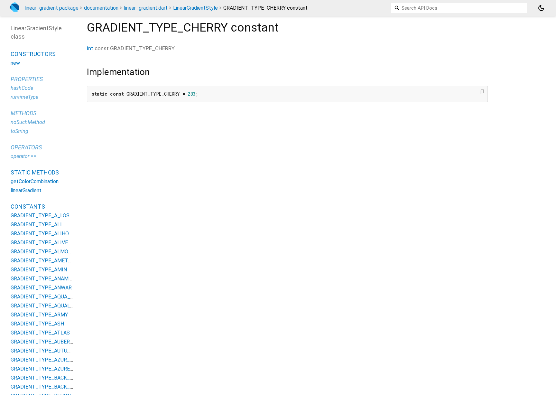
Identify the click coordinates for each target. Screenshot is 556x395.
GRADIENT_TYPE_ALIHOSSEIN (47, 233)
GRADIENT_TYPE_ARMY (39, 315)
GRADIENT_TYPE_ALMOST (43, 252)
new (15, 63)
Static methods (35, 172)
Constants (28, 206)
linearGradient (26, 190)
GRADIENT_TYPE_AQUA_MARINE (50, 297)
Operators (26, 147)
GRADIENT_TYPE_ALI (36, 224)
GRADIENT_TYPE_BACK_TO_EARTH (53, 378)
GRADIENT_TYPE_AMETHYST (46, 261)
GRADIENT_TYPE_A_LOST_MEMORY (54, 215)
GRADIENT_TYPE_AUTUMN (43, 351)
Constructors (33, 54)
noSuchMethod (28, 122)
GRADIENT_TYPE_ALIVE (39, 243)
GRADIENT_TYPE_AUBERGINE (46, 342)
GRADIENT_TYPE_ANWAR (41, 288)
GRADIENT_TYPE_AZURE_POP (47, 369)
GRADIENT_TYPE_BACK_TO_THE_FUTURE (61, 387)
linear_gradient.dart (146, 8)
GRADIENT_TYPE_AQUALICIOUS (49, 306)
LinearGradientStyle (195, 8)
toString (19, 131)
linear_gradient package (51, 8)
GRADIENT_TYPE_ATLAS (40, 333)
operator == (23, 156)
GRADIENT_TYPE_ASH (37, 324)
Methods (23, 113)
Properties (27, 79)
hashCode (22, 88)
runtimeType (24, 97)
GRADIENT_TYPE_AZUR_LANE (46, 360)
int (90, 48)
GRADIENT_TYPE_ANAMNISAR (47, 279)
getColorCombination (35, 181)
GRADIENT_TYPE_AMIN (39, 270)
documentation (101, 8)
